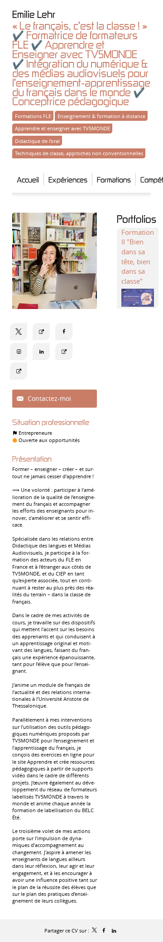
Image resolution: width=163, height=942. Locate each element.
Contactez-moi (48, 398)
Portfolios (136, 218)
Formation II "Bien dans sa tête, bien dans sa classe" (137, 256)
